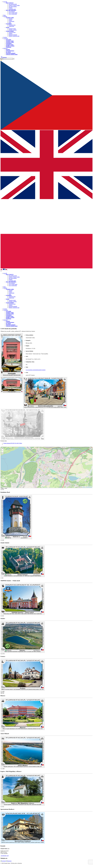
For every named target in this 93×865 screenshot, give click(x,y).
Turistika (10, 18)
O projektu (5, 38)
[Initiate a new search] (91, 449)
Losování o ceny (12, 9)
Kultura (10, 20)
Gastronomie (11, 21)
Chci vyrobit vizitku (13, 12)
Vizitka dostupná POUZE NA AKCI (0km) (12, 443)
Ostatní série (11, 26)
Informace (5, 48)
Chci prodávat (12, 11)
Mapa (4, 15)
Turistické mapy (12, 32)
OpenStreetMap (89, 487)
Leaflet (83, 487)
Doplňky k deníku (13, 29)
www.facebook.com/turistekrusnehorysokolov (36, 369)
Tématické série (12, 25)
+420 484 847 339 (5, 855)
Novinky (5, 37)
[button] (2, 449)
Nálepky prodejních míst (14, 36)
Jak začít (5, 1)
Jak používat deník (13, 4)
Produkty (5, 16)
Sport (10, 22)
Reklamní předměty (13, 34)
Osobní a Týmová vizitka (14, 5)
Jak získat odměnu (13, 6)
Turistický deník (12, 28)
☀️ (1, 60)
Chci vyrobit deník (13, 14)
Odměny (10, 7)
